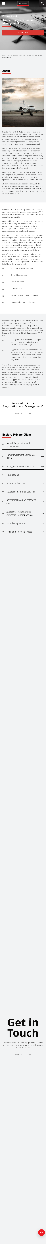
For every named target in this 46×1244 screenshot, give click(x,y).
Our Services (12, 55)
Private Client (21, 55)
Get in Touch (23, 32)
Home (4, 55)
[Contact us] (41, 1232)
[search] (42, 3)
